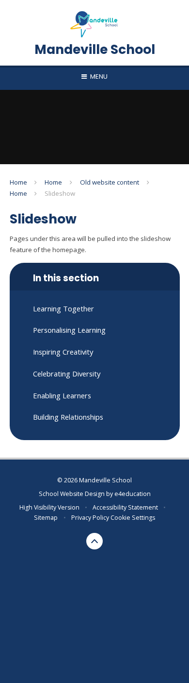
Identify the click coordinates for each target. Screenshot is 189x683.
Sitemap (46, 517)
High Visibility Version (49, 507)
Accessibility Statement (125, 507)
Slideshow (60, 193)
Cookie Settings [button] (132, 517)
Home (18, 182)
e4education (132, 494)
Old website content (109, 182)
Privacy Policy (90, 517)
